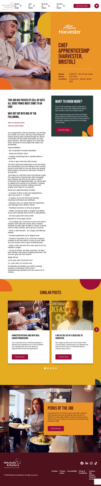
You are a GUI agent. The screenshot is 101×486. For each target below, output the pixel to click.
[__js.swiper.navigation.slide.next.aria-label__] (96, 329)
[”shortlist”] (96, 6)
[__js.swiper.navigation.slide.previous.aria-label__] (3, 418)
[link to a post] (29, 315)
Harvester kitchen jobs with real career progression (26, 337)
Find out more (20, 357)
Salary (61, 74)
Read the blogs (63, 130)
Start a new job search (16, 123)
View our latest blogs (15, 126)
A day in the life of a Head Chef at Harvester (69, 337)
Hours (61, 76)
